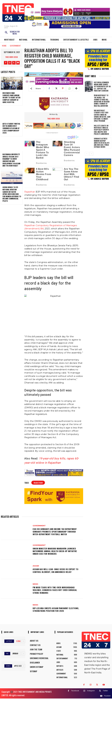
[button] (12, 32)
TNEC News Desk (11, 57)
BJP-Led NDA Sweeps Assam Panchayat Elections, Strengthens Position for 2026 (56, 609)
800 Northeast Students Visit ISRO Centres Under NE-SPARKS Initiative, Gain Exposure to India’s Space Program (102, 115)
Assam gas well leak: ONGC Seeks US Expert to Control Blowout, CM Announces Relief (55, 570)
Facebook (75, 691)
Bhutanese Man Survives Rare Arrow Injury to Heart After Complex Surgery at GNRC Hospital (11, 97)
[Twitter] (14, 63)
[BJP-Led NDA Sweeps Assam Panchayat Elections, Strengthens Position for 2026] (15, 608)
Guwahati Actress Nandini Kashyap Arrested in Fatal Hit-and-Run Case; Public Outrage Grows (102, 142)
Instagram (91, 691)
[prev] (19, 641)
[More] (76, 88)
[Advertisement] (56, 719)
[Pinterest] (63, 88)
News (35, 584)
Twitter (105, 691)
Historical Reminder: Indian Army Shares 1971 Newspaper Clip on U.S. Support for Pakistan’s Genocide (102, 86)
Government (15, 45)
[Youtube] (18, 63)
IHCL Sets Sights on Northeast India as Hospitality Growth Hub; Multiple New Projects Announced (101, 129)
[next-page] (91, 154)
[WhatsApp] (69, 88)
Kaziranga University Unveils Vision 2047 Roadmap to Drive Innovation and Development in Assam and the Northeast (11, 160)
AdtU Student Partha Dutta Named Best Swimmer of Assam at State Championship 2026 (11, 128)
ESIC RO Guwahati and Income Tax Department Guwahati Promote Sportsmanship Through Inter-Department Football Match (55, 531)
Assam (36, 566)
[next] (23, 641)
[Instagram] (10, 63)
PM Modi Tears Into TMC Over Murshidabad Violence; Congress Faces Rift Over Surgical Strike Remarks (55, 590)
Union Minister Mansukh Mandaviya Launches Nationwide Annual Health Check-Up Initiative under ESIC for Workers (55, 551)
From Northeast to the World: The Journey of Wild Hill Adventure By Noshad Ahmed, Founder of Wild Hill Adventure (102, 100)
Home (4, 45)
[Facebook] (5, 63)
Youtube (107, 696)
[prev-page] (87, 154)
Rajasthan (29, 191)
